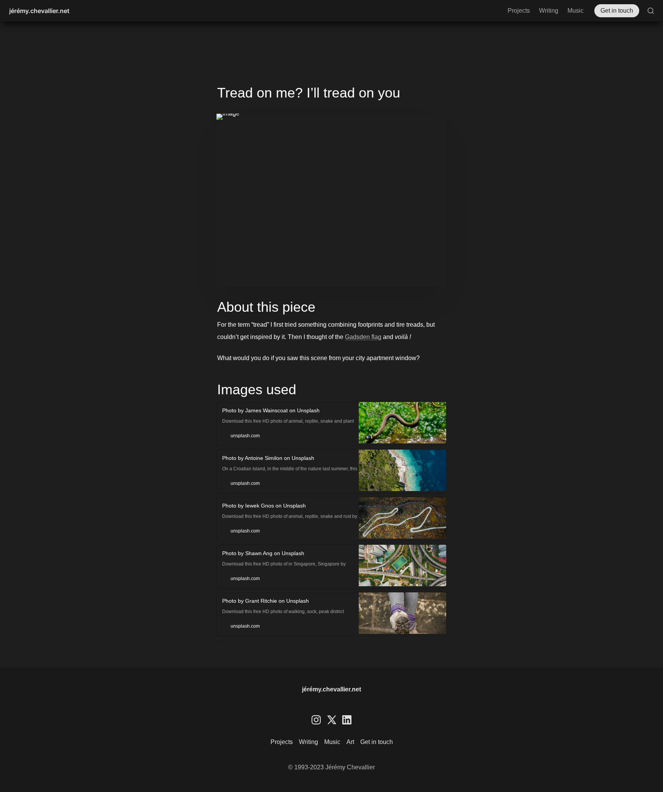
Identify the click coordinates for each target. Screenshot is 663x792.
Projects (519, 10)
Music (575, 10)
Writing (548, 10)
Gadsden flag (363, 337)
